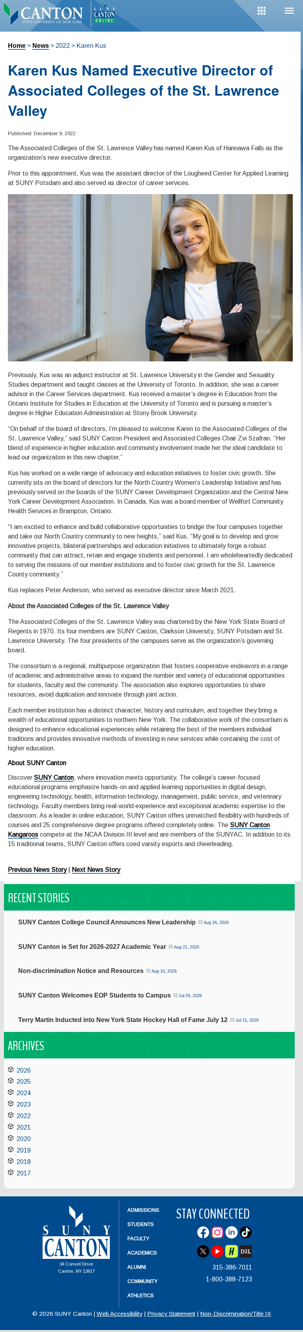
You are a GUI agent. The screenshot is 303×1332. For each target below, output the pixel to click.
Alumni (136, 1267)
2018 (24, 1161)
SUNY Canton (54, 777)
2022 (24, 1116)
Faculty (138, 1238)
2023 (24, 1104)
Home (17, 45)
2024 (24, 1093)
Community (142, 1281)
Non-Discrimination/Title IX (235, 1313)
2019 (24, 1150)
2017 (24, 1173)
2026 (24, 1070)
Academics (142, 1253)
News (40, 45)
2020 (24, 1139)
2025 (24, 1081)
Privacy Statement (171, 1313)
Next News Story (96, 869)
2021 (24, 1127)
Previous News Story (37, 869)
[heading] (45, 14)
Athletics (140, 1295)
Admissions (143, 1210)
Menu (289, 11)
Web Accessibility (119, 1313)
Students (140, 1224)
